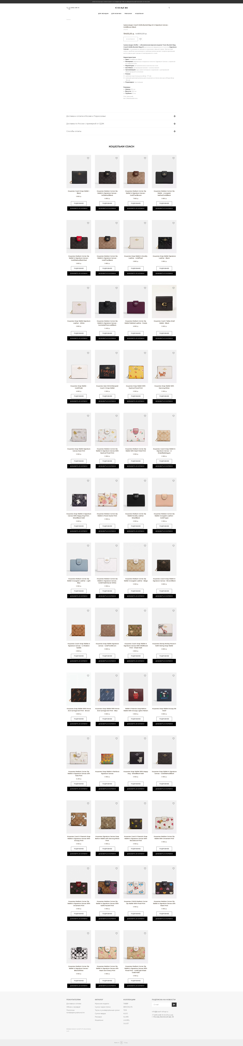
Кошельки (99, 1020)
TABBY (125, 1004)
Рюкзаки (98, 1017)
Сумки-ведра (100, 1013)
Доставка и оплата (73, 1004)
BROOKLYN (127, 1007)
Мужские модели (102, 1004)
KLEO (125, 1013)
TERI (125, 1010)
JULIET (126, 1023)
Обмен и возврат (73, 1007)
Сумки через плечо (103, 1007)
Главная (68, 19)
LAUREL (126, 1020)
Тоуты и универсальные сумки (107, 1010)
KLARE (126, 1017)
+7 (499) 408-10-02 (74, 8)
